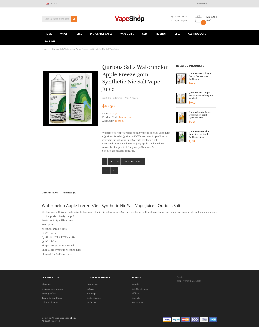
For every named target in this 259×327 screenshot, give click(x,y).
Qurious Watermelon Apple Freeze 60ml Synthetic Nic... (199, 134)
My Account (202, 3)
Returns (90, 289)
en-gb (52, 3)
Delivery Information (52, 289)
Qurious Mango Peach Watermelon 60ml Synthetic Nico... (200, 115)
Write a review (131, 98)
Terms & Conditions (52, 298)
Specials (136, 298)
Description (50, 192)
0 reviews (117, 98)
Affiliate (136, 293)
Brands (135, 284)
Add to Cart (132, 161)
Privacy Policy (49, 293)
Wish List (91, 302)
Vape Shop (70, 318)
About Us (46, 284)
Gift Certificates (50, 302)
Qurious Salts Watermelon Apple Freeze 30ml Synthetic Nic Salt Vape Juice (85, 49)
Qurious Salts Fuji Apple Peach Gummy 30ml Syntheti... (201, 76)
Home (45, 49)
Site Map (91, 293)
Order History (94, 298)
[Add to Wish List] (106, 170)
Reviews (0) (69, 192)
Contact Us (92, 284)
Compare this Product (114, 170)
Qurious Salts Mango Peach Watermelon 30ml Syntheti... (201, 95)
